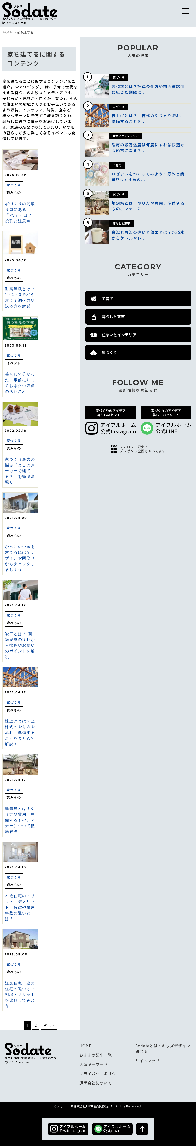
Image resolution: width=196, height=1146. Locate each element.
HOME (8, 32)
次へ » (48, 1025)
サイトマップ (147, 1061)
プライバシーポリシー (99, 1073)
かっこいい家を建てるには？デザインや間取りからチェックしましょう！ (20, 558)
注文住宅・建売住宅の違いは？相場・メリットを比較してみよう (20, 994)
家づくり (14, 185)
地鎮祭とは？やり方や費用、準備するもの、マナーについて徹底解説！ (20, 820)
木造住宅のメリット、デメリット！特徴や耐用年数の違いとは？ (20, 907)
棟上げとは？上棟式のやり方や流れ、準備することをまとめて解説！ (20, 732)
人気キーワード (93, 1064)
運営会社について (95, 1083)
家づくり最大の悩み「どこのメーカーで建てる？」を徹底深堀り (20, 471)
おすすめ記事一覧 (95, 1055)
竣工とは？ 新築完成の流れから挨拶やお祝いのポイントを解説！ (20, 645)
